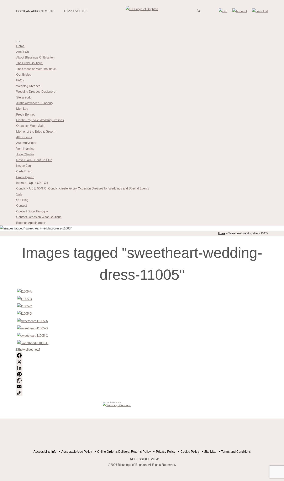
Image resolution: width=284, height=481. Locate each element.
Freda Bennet (25, 114)
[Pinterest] (142, 374)
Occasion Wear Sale (30, 125)
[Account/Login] (239, 11)
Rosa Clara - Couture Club (34, 160)
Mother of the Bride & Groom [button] (35, 131)
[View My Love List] (260, 11)
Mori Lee (22, 108)
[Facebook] (142, 355)
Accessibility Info (44, 451)
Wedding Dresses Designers (35, 91)
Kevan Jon (23, 165)
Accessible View (144, 459)
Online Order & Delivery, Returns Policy (124, 451)
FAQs (20, 80)
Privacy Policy (165, 451)
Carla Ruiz (23, 171)
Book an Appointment (35, 11)
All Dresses (24, 137)
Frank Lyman (25, 177)
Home (20, 46)
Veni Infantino (25, 148)
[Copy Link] (142, 393)
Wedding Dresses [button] (28, 86)
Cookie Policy (189, 451)
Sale (19, 194)
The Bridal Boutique (29, 63)
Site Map (210, 451)
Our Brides (23, 74)
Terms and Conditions (236, 451)
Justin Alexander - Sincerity (34, 103)
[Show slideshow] (28, 349)
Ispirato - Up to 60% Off (32, 182)
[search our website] (198, 12)
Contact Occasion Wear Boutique (39, 217)
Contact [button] (21, 205)
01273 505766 (76, 11)
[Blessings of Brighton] (142, 9)
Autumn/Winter (26, 143)
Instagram (159, 436)
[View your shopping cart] (223, 11)
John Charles (25, 154)
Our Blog (22, 200)
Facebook (128, 436)
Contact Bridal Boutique (32, 211)
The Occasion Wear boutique (36, 69)
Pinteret (149, 436)
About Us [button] (22, 52)
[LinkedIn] (142, 368)
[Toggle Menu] (18, 41)
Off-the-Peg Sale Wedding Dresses (40, 120)
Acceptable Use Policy (76, 451)
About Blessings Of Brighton (35, 57)
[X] (142, 362)
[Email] (142, 387)
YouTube (138, 436)
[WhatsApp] (142, 380)
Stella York (23, 97)
